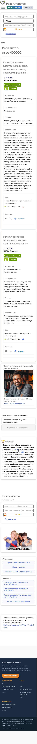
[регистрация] (18, 396)
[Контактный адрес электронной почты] (6, 218)
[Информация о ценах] (23, 207)
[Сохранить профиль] (6, 89)
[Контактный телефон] (10, 218)
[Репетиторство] (2, 3)
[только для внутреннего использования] (0, 651)
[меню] (3, 7)
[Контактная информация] (15, 218)
